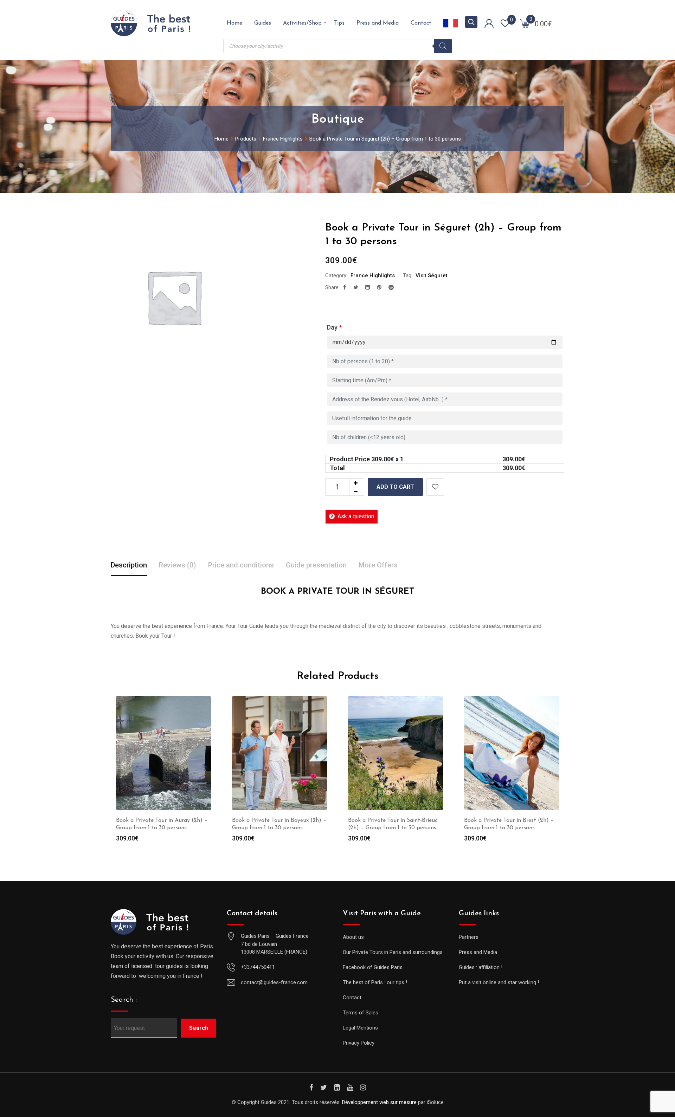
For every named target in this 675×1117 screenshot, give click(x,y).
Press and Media (377, 23)
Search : (124, 1000)
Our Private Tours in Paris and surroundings (393, 952)
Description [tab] (129, 565)
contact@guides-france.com (274, 982)
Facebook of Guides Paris (373, 967)
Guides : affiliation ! (480, 967)
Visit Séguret (432, 275)
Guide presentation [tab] (316, 565)
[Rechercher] (443, 46)
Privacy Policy (358, 1043)
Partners (468, 937)
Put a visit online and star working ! (499, 982)
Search (198, 1028)
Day (334, 327)
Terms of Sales (360, 1012)
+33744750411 (258, 967)
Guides (262, 23)
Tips (339, 23)
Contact (421, 23)
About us (353, 937)
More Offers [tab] (378, 565)
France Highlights (373, 275)
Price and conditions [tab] (241, 565)
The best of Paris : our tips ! (375, 982)
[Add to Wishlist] (435, 487)
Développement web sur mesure (379, 1102)
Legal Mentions (360, 1028)
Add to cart (395, 486)
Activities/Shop (302, 23)
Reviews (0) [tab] (177, 565)
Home (234, 23)
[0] (524, 23)
